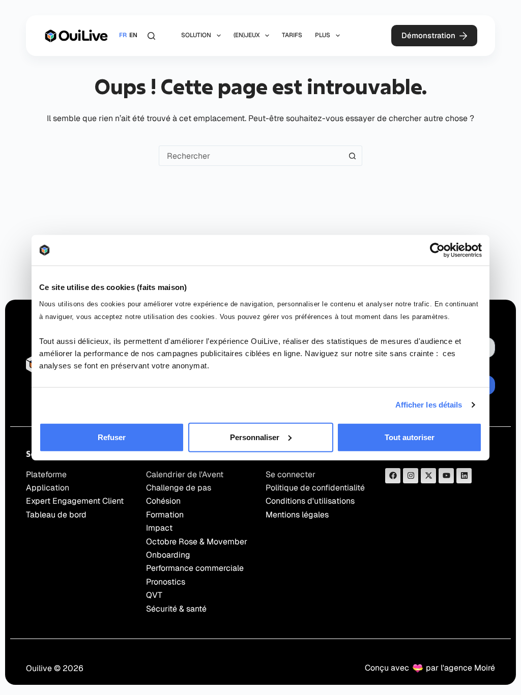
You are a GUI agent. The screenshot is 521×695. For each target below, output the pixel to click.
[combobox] (250, 156)
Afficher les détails (428, 404)
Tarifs (292, 35)
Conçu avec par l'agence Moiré (430, 667)
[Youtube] (446, 475)
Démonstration (428, 35)
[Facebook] (392, 475)
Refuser (112, 436)
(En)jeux (247, 35)
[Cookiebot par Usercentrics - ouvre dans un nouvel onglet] (437, 250)
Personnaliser (254, 436)
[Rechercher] (151, 36)
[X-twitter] (428, 475)
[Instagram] (410, 475)
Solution (196, 35)
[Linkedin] (464, 475)
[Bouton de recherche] (352, 155)
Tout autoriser (410, 436)
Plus (322, 35)
